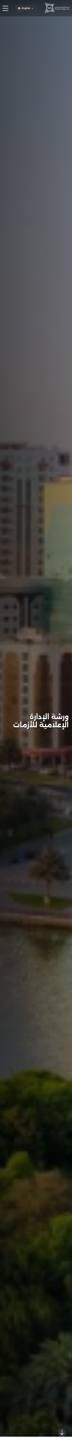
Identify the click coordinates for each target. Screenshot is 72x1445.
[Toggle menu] (5, 8)
